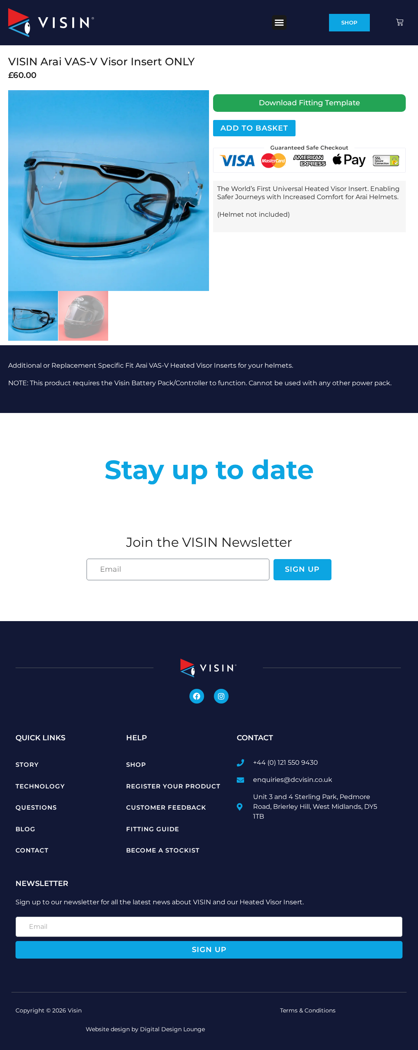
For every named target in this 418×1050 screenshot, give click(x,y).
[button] (279, 22)
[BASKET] (400, 22)
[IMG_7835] (108, 190)
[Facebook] (196, 696)
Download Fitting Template (309, 102)
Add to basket (254, 128)
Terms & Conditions (308, 1010)
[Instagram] (221, 696)
